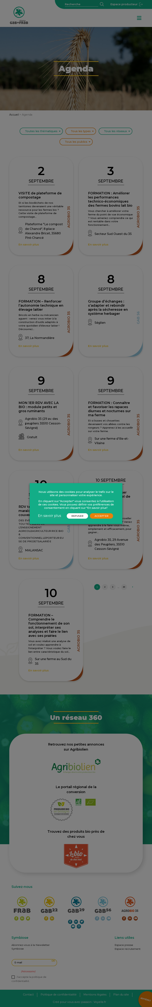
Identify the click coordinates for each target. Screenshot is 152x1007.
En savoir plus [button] (49, 516)
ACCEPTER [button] (101, 515)
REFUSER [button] (77, 515)
